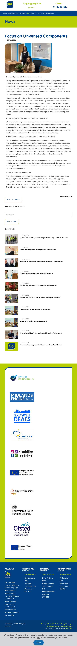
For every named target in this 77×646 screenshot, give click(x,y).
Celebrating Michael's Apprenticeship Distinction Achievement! (41, 333)
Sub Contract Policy (58, 624)
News (27, 13)
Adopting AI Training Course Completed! (33, 321)
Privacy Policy (46, 624)
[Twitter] (16, 574)
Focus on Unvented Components (36, 36)
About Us (33, 13)
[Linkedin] (9, 579)
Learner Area (50, 13)
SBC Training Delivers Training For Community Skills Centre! (40, 297)
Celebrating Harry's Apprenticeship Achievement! (36, 273)
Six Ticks (69, 629)
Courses (22, 13)
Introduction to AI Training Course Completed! (35, 309)
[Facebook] (14, 574)
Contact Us (41, 13)
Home (5, 13)
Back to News (13, 200)
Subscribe (11, 222)
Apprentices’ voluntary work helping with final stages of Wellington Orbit (44, 238)
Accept (38, 642)
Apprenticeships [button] (13, 13)
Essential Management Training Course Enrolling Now (38, 250)
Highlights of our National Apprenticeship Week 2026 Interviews (41, 261)
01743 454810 (60, 6)
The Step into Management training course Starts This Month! (40, 345)
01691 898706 (48, 574)
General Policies (66, 626)
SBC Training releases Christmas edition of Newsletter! (38, 285)
